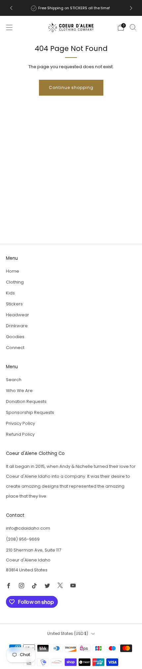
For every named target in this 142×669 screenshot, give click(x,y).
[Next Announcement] (131, 8)
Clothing (15, 282)
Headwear (17, 315)
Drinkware (17, 326)
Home (12, 271)
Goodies (15, 337)
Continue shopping (71, 87)
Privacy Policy (20, 423)
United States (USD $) (67, 633)
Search (13, 380)
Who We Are (19, 390)
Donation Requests (26, 401)
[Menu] (9, 27)
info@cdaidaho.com (28, 528)
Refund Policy (20, 434)
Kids (10, 293)
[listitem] (71, 8)
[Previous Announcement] (11, 8)
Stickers (14, 304)
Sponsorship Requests (30, 412)
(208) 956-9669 (23, 539)
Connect (15, 347)
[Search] (132, 27)
